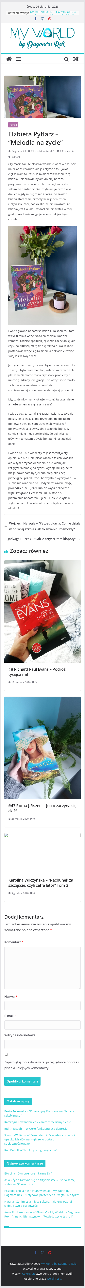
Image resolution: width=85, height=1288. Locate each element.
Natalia (9, 1201)
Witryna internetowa (19, 1035)
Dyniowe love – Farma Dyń (35, 1173)
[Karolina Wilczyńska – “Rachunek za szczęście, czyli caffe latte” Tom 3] (42, 836)
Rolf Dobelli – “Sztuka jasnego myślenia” (30, 1150)
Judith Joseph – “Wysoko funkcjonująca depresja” (36, 1128)
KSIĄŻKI (13, 124)
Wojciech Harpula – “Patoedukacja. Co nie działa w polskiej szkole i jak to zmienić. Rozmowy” (44, 526)
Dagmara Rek (18, 151)
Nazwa (10, 996)
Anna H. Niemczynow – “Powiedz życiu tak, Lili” (42, 1216)
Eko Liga (9, 1173)
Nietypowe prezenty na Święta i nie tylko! (52, 1195)
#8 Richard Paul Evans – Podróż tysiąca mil (36, 672)
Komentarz (14, 942)
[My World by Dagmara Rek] (9, 59)
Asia (7, 1180)
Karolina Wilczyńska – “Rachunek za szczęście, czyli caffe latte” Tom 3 (40, 882)
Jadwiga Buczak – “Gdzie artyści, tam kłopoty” (42, 539)
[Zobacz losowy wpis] (76, 59)
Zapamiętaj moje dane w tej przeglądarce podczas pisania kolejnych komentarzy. (41, 1065)
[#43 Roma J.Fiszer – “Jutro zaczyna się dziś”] (42, 699)
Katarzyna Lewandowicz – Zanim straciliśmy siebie (37, 1122)
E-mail (10, 1016)
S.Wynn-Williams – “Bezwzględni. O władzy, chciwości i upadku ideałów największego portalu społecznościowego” (40, 1139)
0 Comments (67, 151)
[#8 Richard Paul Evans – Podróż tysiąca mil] (42, 563)
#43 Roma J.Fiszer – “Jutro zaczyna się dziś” (42, 808)
